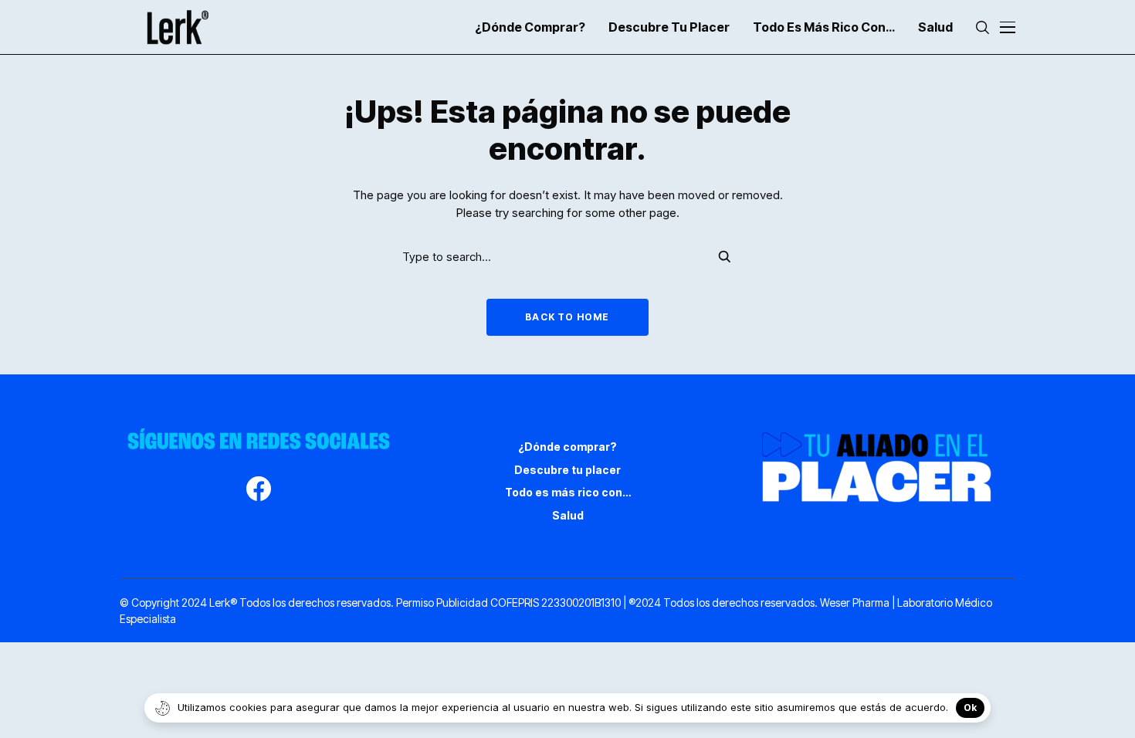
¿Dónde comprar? (567, 446)
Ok (970, 707)
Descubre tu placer (567, 469)
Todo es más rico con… (568, 492)
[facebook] (258, 490)
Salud (568, 515)
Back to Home (567, 317)
